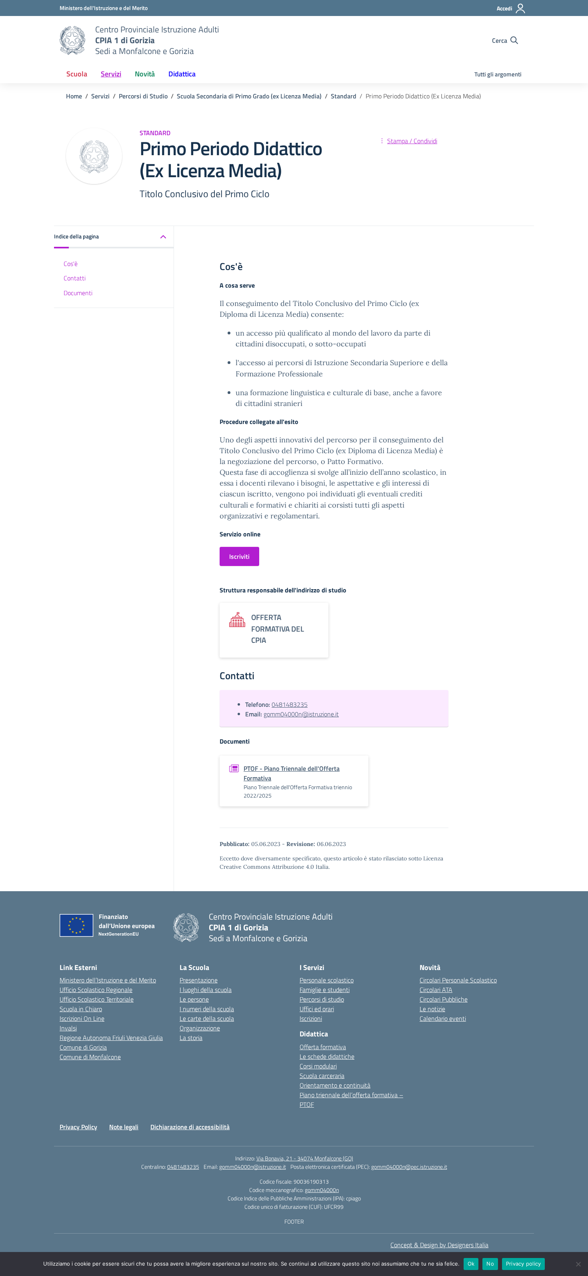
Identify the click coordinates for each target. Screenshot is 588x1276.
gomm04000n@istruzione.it (301, 714)
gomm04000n (322, 1190)
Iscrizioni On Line (82, 1018)
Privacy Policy (78, 1127)
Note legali (123, 1127)
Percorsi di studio (322, 999)
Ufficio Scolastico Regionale (96, 989)
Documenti (78, 292)
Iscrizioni (311, 1018)
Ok (471, 1263)
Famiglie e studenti (325, 989)
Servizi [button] (111, 73)
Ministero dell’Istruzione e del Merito (108, 980)
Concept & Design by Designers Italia (439, 1245)
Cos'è (71, 263)
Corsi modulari (318, 1066)
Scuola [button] (76, 73)
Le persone (194, 999)
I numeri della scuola (207, 1009)
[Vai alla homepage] (72, 40)
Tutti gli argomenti (498, 74)
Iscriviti (239, 556)
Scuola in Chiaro (81, 1009)
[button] (114, 237)
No (490, 1263)
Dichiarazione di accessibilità (190, 1127)
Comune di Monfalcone (90, 1057)
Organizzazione (200, 1028)
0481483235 (290, 704)
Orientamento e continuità (335, 1085)
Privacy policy (523, 1263)
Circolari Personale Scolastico (458, 980)
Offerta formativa (323, 1047)
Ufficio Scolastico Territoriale (97, 999)
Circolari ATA (436, 989)
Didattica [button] (182, 73)
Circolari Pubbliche (444, 999)
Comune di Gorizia (83, 1047)
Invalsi (68, 1028)
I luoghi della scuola (206, 989)
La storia (191, 1037)
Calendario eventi (443, 1018)
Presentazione (199, 980)
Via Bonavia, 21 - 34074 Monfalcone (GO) (304, 1158)
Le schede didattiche (327, 1056)
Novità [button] (145, 73)
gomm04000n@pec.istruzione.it (409, 1166)
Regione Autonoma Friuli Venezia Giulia (111, 1037)
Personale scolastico (327, 980)
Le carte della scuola (207, 1018)
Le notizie (432, 1009)
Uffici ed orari (317, 1009)
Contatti (75, 277)
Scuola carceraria (322, 1075)
